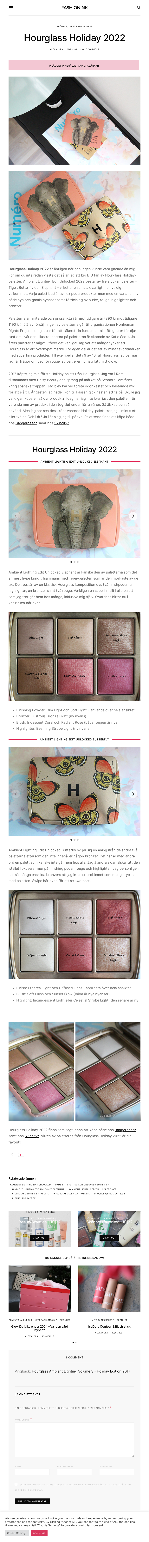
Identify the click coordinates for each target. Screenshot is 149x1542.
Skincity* (61, 423)
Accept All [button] (39, 1533)
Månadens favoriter (116, 1218)
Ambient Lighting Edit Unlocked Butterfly (83, 1184)
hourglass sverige (24, 1198)
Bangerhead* (26, 423)
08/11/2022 (118, 1228)
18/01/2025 (118, 1333)
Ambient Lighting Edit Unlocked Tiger (93, 1189)
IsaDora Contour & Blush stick (109, 1326)
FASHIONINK (74, 7)
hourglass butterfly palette (31, 1193)
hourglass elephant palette (72, 1193)
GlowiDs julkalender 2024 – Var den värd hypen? (39, 1328)
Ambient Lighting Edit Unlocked (31, 1184)
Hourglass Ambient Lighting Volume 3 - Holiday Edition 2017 (81, 1371)
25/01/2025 (48, 1336)
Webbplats (106, 1466)
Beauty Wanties (46, 1218)
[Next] (133, 516)
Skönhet (62, 26)
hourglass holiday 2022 (110, 1193)
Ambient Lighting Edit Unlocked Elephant (38, 1189)
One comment (90, 49)
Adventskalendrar (20, 1320)
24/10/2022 (48, 1228)
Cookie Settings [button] (16, 1533)
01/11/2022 (73, 49)
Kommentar (22, 1420)
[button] (73, 1342)
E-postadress (65, 1466)
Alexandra (56, 49)
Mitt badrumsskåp (81, 26)
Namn (18, 1466)
